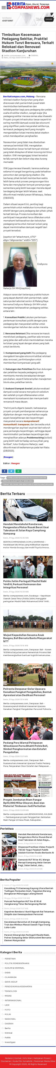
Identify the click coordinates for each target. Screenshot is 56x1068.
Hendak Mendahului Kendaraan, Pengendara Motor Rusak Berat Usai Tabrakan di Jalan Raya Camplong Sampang (26, 529)
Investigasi (10, 1042)
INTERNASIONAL (13, 1000)
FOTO (7, 1009)
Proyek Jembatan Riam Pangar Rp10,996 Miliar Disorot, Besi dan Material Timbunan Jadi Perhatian (24, 803)
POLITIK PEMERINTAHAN (17, 963)
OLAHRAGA (11, 977)
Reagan (15, 463)
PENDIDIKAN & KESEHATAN (18, 986)
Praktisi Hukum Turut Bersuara (18, 481)
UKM (7, 1005)
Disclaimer (6, 1061)
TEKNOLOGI (11, 991)
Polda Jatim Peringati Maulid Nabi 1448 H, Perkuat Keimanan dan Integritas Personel (24, 584)
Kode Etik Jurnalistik (22, 1061)
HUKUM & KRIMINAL (14, 968)
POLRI (8, 1014)
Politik (8, 1037)
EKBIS (7, 972)
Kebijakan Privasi (42, 1058)
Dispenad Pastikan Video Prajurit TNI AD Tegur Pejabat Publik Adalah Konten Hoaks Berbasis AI (36, 850)
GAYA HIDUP (11, 982)
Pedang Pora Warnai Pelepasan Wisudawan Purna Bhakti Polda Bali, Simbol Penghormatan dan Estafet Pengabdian (25, 747)
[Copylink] (25, 471)
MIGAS (8, 996)
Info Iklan (27, 1058)
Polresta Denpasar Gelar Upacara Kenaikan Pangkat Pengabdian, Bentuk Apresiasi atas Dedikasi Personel (27, 692)
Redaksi (9, 1058)
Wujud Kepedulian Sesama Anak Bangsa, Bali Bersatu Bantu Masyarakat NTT (27, 638)
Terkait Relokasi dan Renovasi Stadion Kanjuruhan (28, 484)
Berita (7, 1028)
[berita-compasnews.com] (28, 5)
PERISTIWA (10, 958)
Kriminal (8, 1033)
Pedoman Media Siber (44, 1061)
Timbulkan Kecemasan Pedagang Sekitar (27, 478)
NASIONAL (10, 1019)
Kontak (17, 1058)
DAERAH (34, 55)
